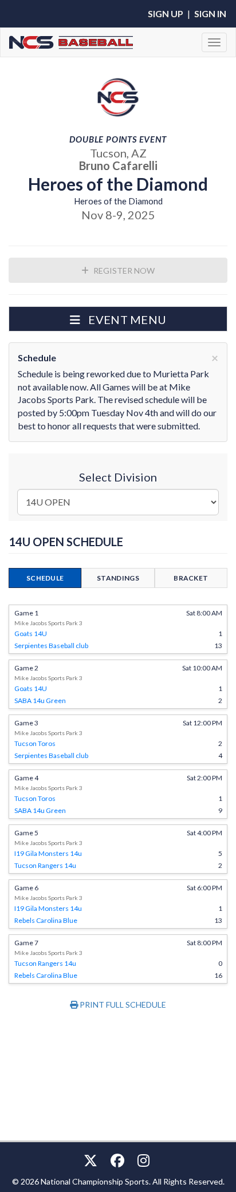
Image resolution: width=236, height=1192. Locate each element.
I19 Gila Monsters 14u (48, 853)
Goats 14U (30, 633)
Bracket (191, 578)
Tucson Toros (35, 743)
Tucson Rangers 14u (45, 865)
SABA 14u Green (40, 700)
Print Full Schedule (122, 1004)
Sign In (210, 13)
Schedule (45, 578)
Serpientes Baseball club (51, 645)
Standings (118, 578)
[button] (118, 318)
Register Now (123, 270)
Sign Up (165, 13)
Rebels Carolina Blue (45, 920)
